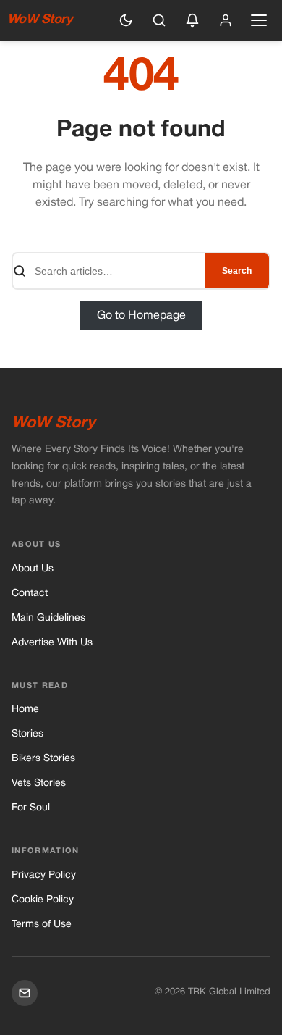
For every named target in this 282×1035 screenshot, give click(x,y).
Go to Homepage (141, 316)
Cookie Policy (43, 900)
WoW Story (39, 20)
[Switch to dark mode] (126, 20)
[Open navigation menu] (259, 20)
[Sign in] (226, 20)
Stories (27, 734)
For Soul (31, 808)
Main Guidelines (48, 618)
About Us (33, 569)
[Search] (159, 20)
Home (25, 709)
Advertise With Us (52, 643)
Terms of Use (42, 924)
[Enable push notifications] (192, 20)
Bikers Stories (43, 758)
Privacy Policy (44, 875)
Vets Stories (39, 783)
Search (237, 271)
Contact (30, 593)
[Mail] (25, 993)
